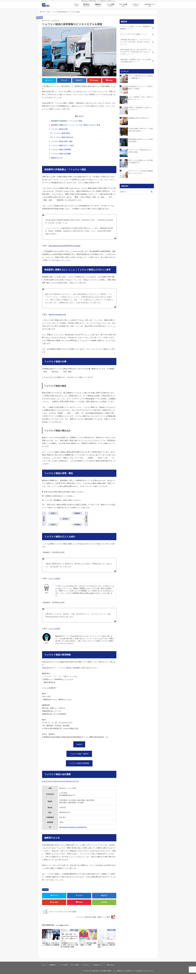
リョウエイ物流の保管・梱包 (60, 141)
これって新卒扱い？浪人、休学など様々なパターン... (140, 98)
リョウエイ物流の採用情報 (60, 149)
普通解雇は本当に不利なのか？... (139, 118)
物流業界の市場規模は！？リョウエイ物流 (65, 121)
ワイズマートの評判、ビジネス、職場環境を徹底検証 (135, 28)
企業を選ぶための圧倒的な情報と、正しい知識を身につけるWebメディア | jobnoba (116, 971)
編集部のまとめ (56, 158)
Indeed (79, 744)
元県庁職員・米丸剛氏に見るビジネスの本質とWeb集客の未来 (135, 61)
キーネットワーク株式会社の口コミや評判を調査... (140, 151)
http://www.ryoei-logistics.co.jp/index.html (73, 827)
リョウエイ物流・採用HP (79, 754)
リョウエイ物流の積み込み (61, 137)
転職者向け (98, 5)
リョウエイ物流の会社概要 (60, 154)
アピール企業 (123, 5)
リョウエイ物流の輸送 (60, 133)
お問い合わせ (111, 965)
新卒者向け (86, 5)
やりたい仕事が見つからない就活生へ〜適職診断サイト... (140, 77)
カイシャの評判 (54, 578)
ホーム (76, 5)
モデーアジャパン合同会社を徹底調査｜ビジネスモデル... (140, 172)
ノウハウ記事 (110, 5)
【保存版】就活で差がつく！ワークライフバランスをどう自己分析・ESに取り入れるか (135, 42)
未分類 (46, 889)
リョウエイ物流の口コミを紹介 (61, 145)
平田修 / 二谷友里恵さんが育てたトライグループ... (140, 109)
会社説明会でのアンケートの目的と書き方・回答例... (140, 88)
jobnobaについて (150, 5)
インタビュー (136, 5)
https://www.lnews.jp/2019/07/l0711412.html (64, 246)
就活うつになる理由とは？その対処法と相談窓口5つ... (140, 161)
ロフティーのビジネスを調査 (133, 34)
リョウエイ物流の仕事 (58, 129)
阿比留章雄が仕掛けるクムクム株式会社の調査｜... (140, 140)
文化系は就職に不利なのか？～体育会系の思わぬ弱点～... (140, 130)
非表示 (81, 116)
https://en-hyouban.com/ (57, 314)
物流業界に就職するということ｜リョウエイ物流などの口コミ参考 (74, 125)
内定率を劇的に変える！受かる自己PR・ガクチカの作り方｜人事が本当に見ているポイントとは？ (135, 52)
